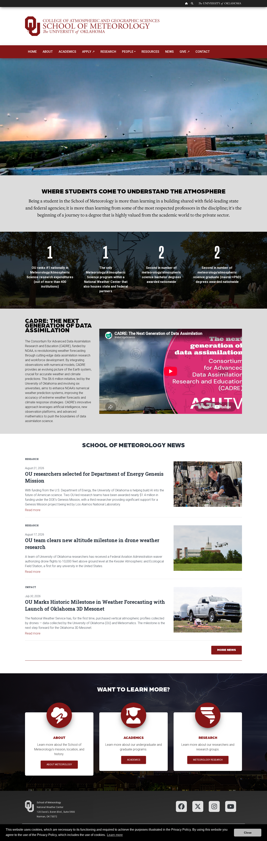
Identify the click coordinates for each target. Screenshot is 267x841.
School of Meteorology (49, 802)
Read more (32, 510)
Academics (67, 51)
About (48, 51)
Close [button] (248, 832)
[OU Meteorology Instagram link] (214, 806)
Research (108, 51)
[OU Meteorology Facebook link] (181, 806)
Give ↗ (185, 51)
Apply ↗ (88, 51)
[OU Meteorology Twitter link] (198, 806)
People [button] (127, 51)
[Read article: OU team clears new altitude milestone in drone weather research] (208, 548)
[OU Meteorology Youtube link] (230, 806)
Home (32, 51)
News (169, 51)
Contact (202, 51)
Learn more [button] (115, 835)
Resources (150, 51)
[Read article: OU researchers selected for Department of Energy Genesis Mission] (208, 484)
